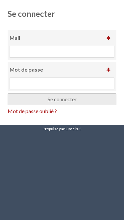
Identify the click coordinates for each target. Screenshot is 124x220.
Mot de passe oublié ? (32, 111)
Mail (15, 38)
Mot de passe (26, 69)
